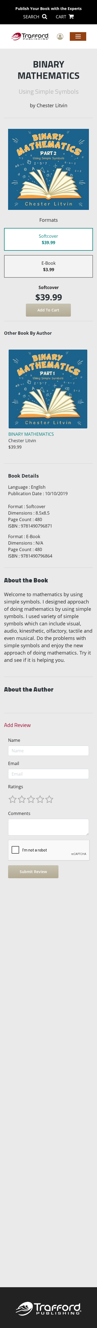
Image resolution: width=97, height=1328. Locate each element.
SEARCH (31, 17)
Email (13, 763)
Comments (19, 813)
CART (61, 17)
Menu (78, 36)
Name (14, 740)
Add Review (17, 725)
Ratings (15, 787)
